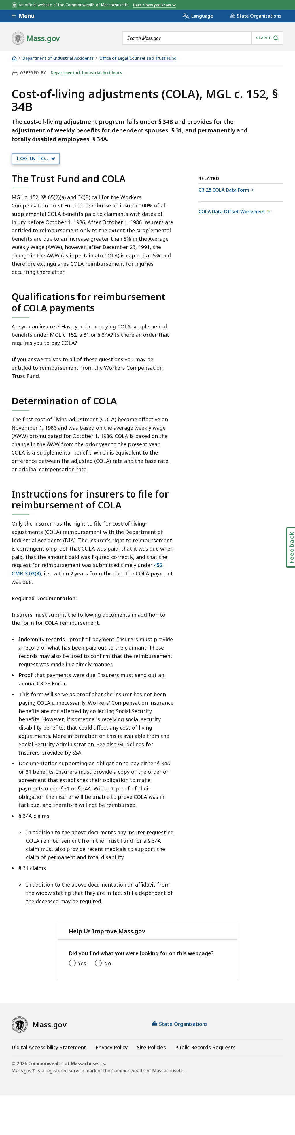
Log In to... (33, 158)
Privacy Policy (111, 1047)
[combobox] (202, 38)
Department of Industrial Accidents (58, 58)
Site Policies (151, 1047)
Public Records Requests (205, 1047)
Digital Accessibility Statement (49, 1047)
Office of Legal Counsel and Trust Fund (138, 58)
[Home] (14, 58)
